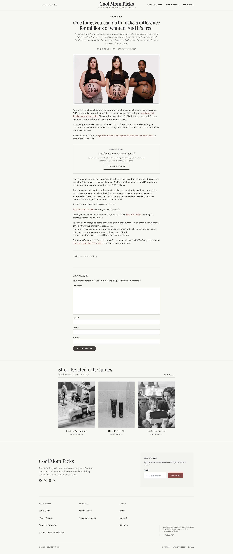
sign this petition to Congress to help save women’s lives (125, 135)
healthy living (92, 256)
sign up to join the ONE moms (87, 243)
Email (76, 328)
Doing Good (116, 17)
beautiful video (133, 214)
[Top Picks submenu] (193, 5)
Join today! (176, 475)
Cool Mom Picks (116, 3)
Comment (77, 286)
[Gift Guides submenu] (178, 5)
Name (76, 318)
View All (169, 374)
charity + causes (79, 256)
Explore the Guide (119, 168)
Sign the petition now (83, 209)
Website (76, 338)
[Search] (42, 5)
